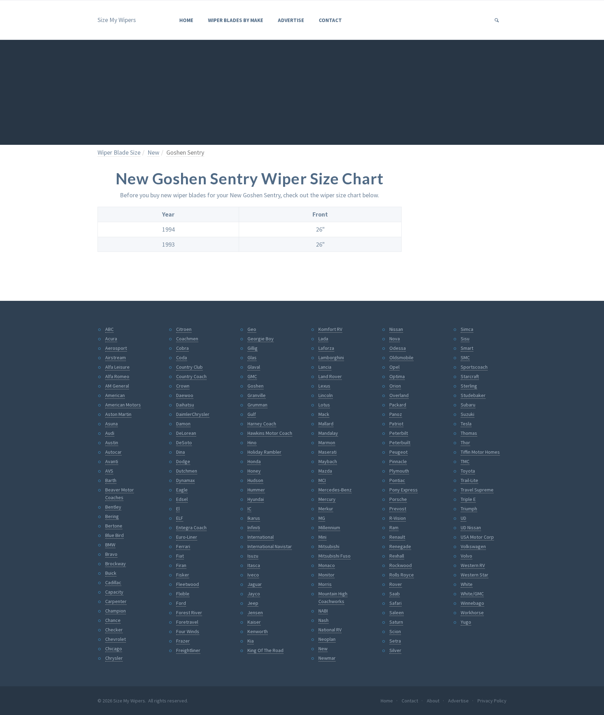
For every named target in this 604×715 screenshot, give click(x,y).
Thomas (469, 433)
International (260, 537)
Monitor (326, 575)
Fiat (180, 556)
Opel (394, 367)
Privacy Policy (491, 701)
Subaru (468, 405)
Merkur (325, 508)
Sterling (469, 386)
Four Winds (187, 631)
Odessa (397, 348)
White (467, 584)
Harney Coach (261, 423)
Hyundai (255, 499)
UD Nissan (471, 527)
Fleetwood (187, 584)
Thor (465, 442)
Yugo (466, 622)
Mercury (327, 499)
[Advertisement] (302, 92)
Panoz (395, 414)
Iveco (253, 575)
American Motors (123, 405)
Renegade (400, 546)
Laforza (326, 348)
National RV (329, 629)
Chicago (113, 648)
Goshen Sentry (185, 152)
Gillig (252, 348)
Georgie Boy (260, 338)
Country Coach (191, 376)
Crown (182, 386)
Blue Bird (114, 535)
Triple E (468, 499)
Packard (397, 405)
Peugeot (398, 452)
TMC (465, 461)
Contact (330, 20)
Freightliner (188, 650)
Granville (256, 395)
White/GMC (472, 593)
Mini (322, 537)
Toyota (468, 471)
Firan (181, 565)
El (178, 508)
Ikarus (253, 518)
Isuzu (252, 556)
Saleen (396, 612)
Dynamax (185, 480)
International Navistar (269, 546)
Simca (467, 329)
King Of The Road (265, 650)
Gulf (251, 414)
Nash (323, 620)
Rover (395, 584)
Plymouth (399, 471)
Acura (111, 338)
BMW (110, 544)
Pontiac (397, 480)
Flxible (182, 593)
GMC (252, 376)
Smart (467, 348)
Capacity (114, 592)
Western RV (473, 565)
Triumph (469, 508)
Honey (254, 471)
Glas (252, 357)
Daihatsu (185, 405)
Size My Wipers (117, 20)
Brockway (115, 563)
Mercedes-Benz (335, 490)
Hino (252, 442)
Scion (395, 631)
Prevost (397, 508)
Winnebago (472, 603)
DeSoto (184, 442)
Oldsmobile (401, 357)
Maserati (327, 452)
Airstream (115, 357)
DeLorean (186, 433)
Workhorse (472, 612)
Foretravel (187, 622)
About (433, 701)
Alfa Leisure (117, 367)
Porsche (398, 499)
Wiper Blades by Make (235, 20)
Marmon (326, 442)
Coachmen (187, 338)
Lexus (324, 386)
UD (463, 518)
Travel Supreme (477, 490)
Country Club (189, 367)
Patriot (396, 423)
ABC (109, 329)
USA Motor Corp (477, 537)
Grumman (257, 405)
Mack (323, 414)
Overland (399, 395)
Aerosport (116, 348)
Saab (394, 593)
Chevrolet (115, 639)
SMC (465, 357)
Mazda (325, 471)
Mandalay (328, 433)
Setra (395, 641)
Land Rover (330, 376)
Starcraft (470, 376)
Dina (180, 452)
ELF (179, 518)
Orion (395, 386)
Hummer (256, 490)
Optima (397, 376)
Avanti (111, 461)
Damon (183, 423)
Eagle (182, 490)
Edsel (182, 499)
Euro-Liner (186, 537)
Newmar (327, 658)
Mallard (325, 423)
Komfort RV (330, 329)
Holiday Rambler (264, 452)
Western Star (474, 575)
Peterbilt (398, 433)
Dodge (183, 461)
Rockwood (400, 565)
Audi (109, 433)
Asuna (111, 423)
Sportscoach (474, 367)
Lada (323, 338)
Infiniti (253, 527)
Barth (110, 480)
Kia (250, 641)
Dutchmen (186, 471)
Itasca (253, 565)
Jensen (255, 612)
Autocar (113, 452)
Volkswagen (473, 546)
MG (321, 518)
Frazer (183, 641)
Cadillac (113, 582)
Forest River (189, 612)
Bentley (113, 507)
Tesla (466, 423)
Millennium (329, 527)
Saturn (396, 622)
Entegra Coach (191, 527)
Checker (114, 629)
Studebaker (473, 395)
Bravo (111, 554)
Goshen (255, 386)
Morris (325, 584)
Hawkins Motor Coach (269, 433)
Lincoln (325, 395)
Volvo (466, 556)
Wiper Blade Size (119, 152)
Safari (395, 603)
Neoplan (327, 639)
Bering (112, 516)
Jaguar (254, 584)
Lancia (324, 367)
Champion (115, 611)
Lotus (324, 405)
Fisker (182, 575)
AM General (117, 386)
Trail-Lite (469, 480)
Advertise (291, 20)
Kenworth (257, 631)
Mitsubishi (328, 546)
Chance (113, 620)
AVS (109, 471)
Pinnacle (398, 461)
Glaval (253, 367)
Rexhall (396, 556)
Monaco (326, 565)
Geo (251, 329)
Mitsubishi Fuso (334, 556)
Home (186, 20)
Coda (181, 357)
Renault (397, 537)
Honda (254, 461)
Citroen (184, 329)
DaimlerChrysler (192, 414)
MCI (322, 480)
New (153, 152)
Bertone (113, 526)
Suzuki (467, 414)
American (115, 395)
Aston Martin (118, 414)
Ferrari (183, 546)
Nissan (396, 329)
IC (249, 508)
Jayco (253, 593)
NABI (323, 611)
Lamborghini (331, 357)
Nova (394, 338)
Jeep (252, 603)
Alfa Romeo (117, 376)
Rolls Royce (401, 575)
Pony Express (403, 490)
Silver (395, 650)
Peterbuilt (399, 442)
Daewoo (184, 395)
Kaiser (254, 622)
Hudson (255, 480)
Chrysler (114, 658)
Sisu (465, 338)
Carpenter (116, 601)
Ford (181, 603)
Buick (110, 573)
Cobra (182, 348)
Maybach (327, 461)
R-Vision (397, 518)
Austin (111, 442)
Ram (393, 527)
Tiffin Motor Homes (480, 452)
